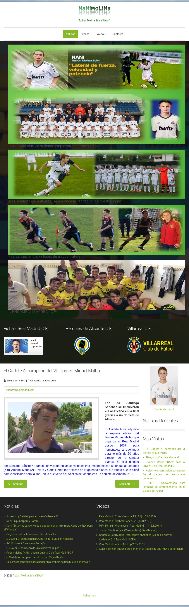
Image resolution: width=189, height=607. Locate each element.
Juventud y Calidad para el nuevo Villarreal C (32, 516)
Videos (85, 34)
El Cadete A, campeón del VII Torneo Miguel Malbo (35, 557)
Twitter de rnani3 (164, 409)
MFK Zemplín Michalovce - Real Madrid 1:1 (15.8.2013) (130, 525)
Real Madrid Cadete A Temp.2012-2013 (122, 544)
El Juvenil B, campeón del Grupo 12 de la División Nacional (39, 538)
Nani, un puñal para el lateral (22, 521)
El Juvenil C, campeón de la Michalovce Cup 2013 (34, 548)
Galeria (100, 34)
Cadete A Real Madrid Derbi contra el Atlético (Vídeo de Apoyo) (135, 534)
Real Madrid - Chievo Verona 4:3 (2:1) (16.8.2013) (127, 516)
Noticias (70, 34)
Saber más (89, 595)
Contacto (117, 34)
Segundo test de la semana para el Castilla (31, 534)
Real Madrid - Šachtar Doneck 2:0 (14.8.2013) (125, 521)
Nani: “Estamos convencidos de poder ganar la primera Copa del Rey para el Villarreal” (48, 527)
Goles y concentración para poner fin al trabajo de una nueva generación (48, 561)
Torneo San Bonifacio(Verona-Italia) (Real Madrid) (128, 530)
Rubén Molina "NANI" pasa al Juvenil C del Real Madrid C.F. (39, 552)
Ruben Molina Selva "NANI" (28, 575)
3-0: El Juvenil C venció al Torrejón (26, 543)
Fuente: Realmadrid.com (20, 389)
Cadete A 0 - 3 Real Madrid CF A (117, 539)
